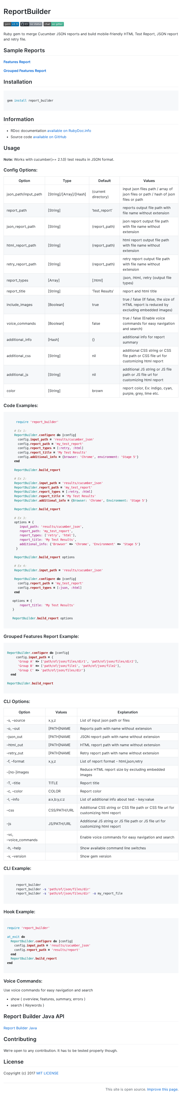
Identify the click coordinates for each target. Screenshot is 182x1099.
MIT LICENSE (47, 1073)
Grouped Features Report (25, 70)
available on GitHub (49, 137)
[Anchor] (47, 50)
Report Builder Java (20, 1028)
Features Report (17, 62)
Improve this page (162, 1089)
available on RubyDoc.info (69, 130)
